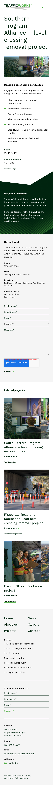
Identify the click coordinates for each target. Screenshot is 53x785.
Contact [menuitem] (34, 631)
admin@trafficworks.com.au (17, 274)
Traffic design (10, 169)
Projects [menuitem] (10, 631)
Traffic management (13, 534)
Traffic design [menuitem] (11, 653)
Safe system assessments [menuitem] (18, 667)
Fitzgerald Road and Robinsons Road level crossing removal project (23, 519)
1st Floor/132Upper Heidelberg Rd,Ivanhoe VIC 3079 (15, 732)
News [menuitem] (32, 618)
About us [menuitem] (11, 624)
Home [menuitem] (8, 618)
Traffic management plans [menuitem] (18, 648)
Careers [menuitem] (33, 624)
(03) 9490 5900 (11, 266)
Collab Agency (21, 778)
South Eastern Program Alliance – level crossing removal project (23, 447)
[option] (26, 66)
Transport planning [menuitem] (14, 672)
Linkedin (13, 763)
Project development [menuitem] (15, 662)
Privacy (28, 776)
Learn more (10, 456)
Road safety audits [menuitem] (14, 658)
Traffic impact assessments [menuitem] (19, 643)
